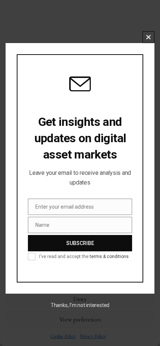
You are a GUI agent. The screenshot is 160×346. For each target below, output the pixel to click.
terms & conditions (109, 256)
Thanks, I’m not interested (80, 305)
